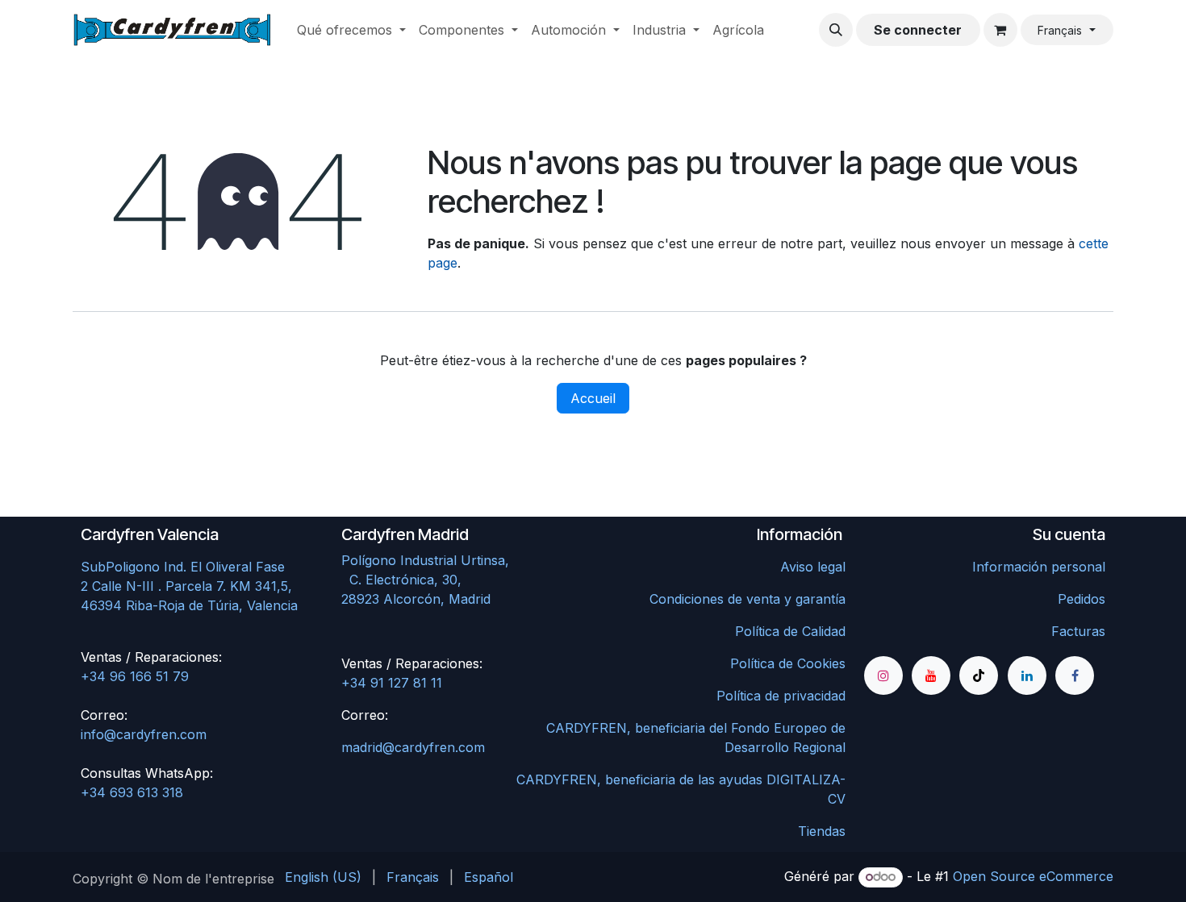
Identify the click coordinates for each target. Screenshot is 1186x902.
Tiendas (822, 831)
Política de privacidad (781, 696)
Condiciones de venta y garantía (747, 599)
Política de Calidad (790, 631)
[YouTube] (931, 675)
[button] (836, 30)
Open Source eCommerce (1033, 876)
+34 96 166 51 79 (135, 676)
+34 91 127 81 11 (391, 683)
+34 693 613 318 (132, 792)
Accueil (593, 398)
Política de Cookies (788, 663)
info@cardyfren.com (144, 734)
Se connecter (918, 30)
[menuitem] (351, 30)
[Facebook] (1074, 675)
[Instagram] (883, 675)
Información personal (1038, 567)
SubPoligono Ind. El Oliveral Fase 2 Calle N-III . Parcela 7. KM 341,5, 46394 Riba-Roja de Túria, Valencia (189, 586)
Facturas (1078, 631)
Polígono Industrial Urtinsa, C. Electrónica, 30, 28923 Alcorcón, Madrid (459, 579)
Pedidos (1081, 599)
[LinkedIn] (1027, 675)
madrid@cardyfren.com (413, 747)
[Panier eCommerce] (1000, 30)
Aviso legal (813, 567)
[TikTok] (978, 675)
